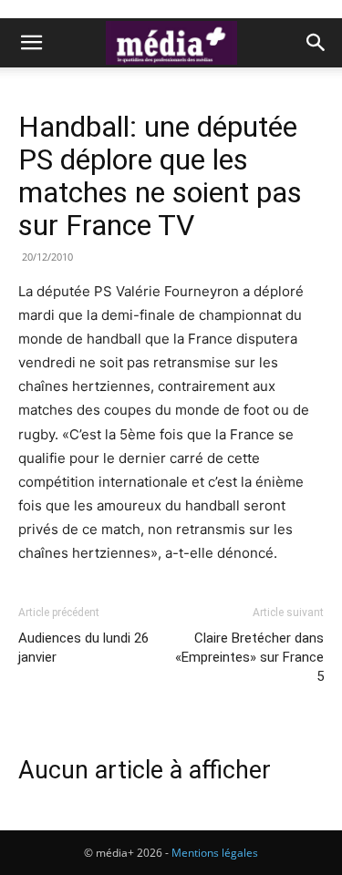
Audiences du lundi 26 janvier (83, 647)
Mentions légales (214, 852)
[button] (31, 42)
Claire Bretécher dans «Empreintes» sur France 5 (249, 657)
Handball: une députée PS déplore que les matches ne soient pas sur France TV (160, 175)
